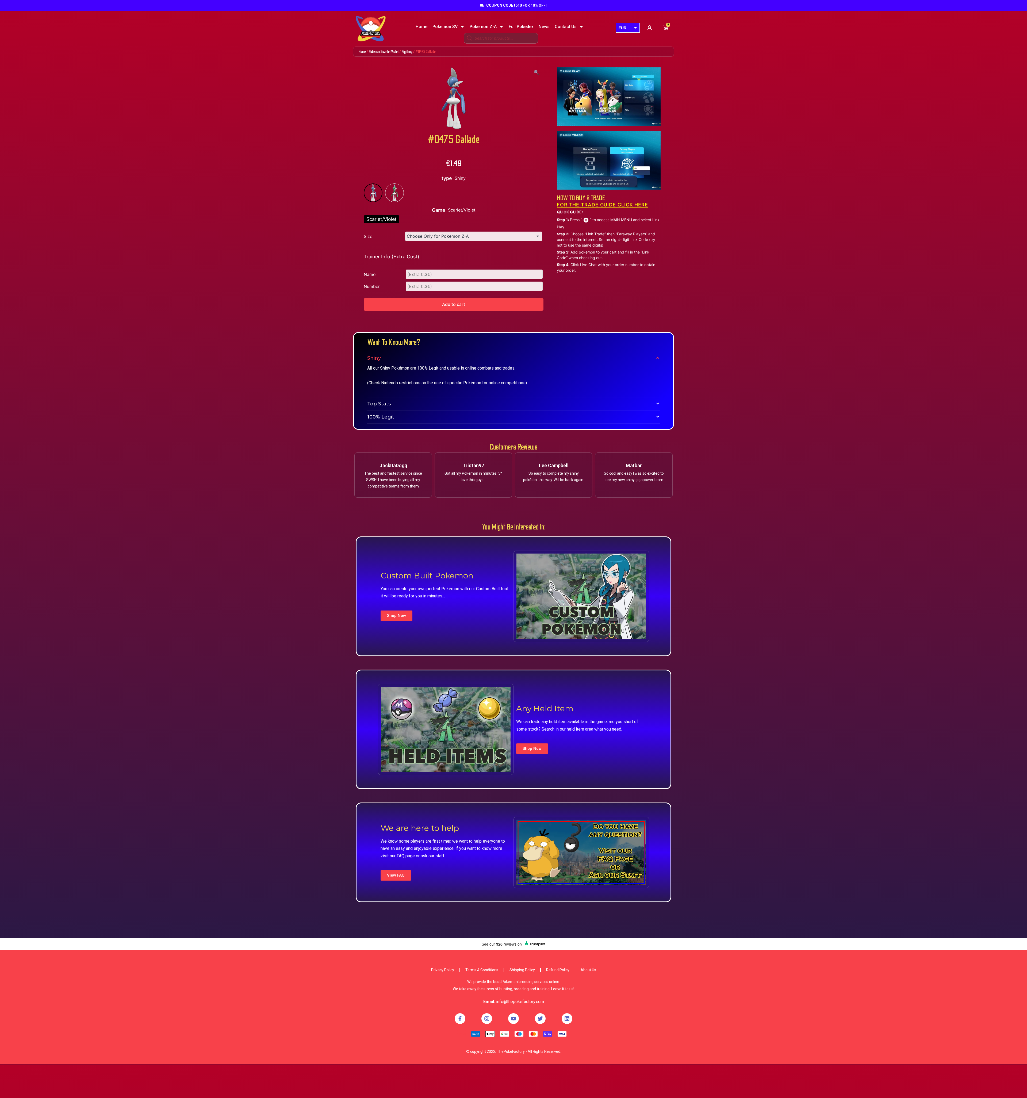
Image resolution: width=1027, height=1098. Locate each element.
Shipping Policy (522, 970)
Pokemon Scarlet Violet (384, 51)
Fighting (407, 51)
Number (372, 286)
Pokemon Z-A (483, 27)
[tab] (513, 358)
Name (369, 274)
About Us (588, 970)
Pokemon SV (445, 27)
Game (438, 210)
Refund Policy (557, 970)
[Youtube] (513, 1018)
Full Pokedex (521, 27)
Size (368, 236)
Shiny (374, 358)
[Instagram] (486, 1018)
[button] (396, 616)
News (544, 27)
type (447, 178)
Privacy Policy (442, 970)
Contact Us (566, 27)
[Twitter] (540, 1018)
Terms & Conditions (481, 970)
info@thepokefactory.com (520, 1001)
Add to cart (453, 304)
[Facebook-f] (460, 1018)
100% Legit (380, 417)
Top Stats (379, 404)
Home (421, 27)
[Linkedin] (567, 1018)
